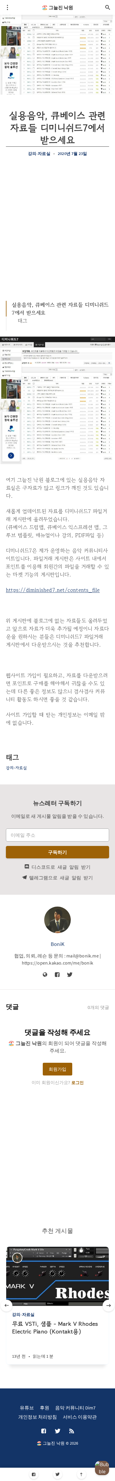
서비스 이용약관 (80, 1417)
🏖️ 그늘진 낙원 (57, 7)
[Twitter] (57, 1474)
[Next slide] (108, 1306)
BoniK (57, 944)
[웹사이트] (45, 975)
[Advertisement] (57, 225)
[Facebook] (33, 1474)
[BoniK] (57, 920)
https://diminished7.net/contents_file (53, 590)
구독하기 (57, 852)
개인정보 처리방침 (37, 1417)
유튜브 (27, 1408)
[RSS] (71, 1431)
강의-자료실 (39, 153)
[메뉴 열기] (7, 7)
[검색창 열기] (107, 7)
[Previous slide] (6, 1306)
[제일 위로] (81, 1474)
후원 (44, 1408)
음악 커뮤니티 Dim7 (75, 1408)
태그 (22, 320)
